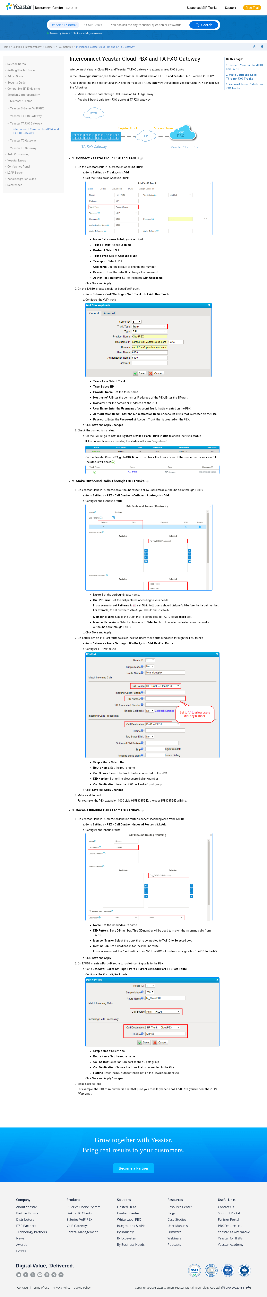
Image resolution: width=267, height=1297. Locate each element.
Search (206, 25)
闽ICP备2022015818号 (236, 1287)
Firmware (174, 1232)
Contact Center (128, 1213)
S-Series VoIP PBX (79, 1219)
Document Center (49, 8)
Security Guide (16, 82)
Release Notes (16, 64)
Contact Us (226, 1207)
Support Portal (229, 1213)
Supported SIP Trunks (202, 8)
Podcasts (174, 1244)
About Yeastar (26, 1207)
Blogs (172, 1213)
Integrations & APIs (131, 1226)
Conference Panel (18, 166)
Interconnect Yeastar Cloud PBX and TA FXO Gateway (105, 46)
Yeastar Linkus (16, 160)
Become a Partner (133, 1168)
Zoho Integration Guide (21, 178)
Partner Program (28, 1213)
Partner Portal (228, 1219)
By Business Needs (131, 1244)
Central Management (82, 1232)
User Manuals (178, 1226)
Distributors (25, 1219)
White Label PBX (129, 1219)
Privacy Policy (61, 1287)
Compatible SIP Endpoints (23, 88)
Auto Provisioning (18, 154)
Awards (21, 1244)
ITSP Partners (26, 1226)
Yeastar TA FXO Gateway (59, 46)
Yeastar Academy (230, 1244)
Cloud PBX (72, 8)
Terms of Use (40, 1287)
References (14, 185)
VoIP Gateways (77, 1226)
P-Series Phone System (83, 1207)
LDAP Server (15, 172)
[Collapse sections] (254, 46)
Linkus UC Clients (79, 1213)
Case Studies (177, 1219)
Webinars (175, 1238)
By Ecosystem (127, 1238)
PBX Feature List (230, 1226)
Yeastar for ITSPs (230, 1238)
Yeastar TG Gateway (23, 140)
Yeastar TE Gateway (23, 148)
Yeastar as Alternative (234, 1232)
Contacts (23, 1287)
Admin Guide (15, 76)
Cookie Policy (82, 1287)
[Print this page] (262, 46)
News (20, 1238)
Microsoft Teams (21, 101)
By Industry (125, 1232)
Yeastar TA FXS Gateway (26, 116)
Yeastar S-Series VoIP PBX (27, 108)
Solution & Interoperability (27, 46)
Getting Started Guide (21, 70)
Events (21, 1251)
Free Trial (252, 8)
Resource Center (180, 1207)
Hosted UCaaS (127, 1207)
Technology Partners (31, 1232)
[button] (5, 64)
